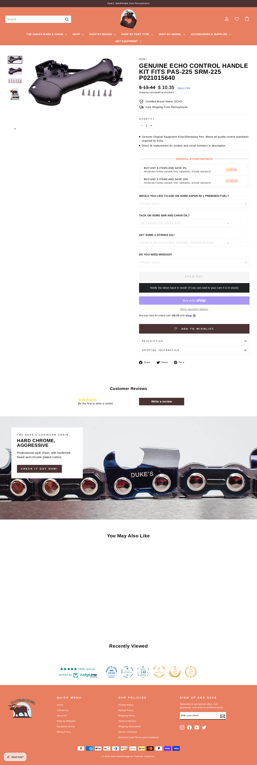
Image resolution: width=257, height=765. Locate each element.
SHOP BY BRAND (101, 34)
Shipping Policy (126, 715)
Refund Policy (126, 710)
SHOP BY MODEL (170, 34)
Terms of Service (127, 721)
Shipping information (160, 350)
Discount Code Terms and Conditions (138, 737)
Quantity (147, 119)
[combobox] (38, 19)
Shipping (144, 92)
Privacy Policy (126, 705)
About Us (62, 715)
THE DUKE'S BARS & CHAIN (45, 34)
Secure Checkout (127, 732)
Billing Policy (64, 732)
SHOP (76, 34)
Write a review (161, 401)
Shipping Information (129, 726)
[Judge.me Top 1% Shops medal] (175, 672)
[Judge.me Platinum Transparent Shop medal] (127, 672)
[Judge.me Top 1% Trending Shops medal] (191, 672)
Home (142, 59)
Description (152, 341)
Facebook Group (66, 726)
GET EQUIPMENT (127, 41)
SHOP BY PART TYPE (135, 34)
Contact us (62, 710)
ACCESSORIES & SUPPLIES (209, 34)
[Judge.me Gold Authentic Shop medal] (159, 672)
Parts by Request (66, 721)
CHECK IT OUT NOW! (39, 468)
